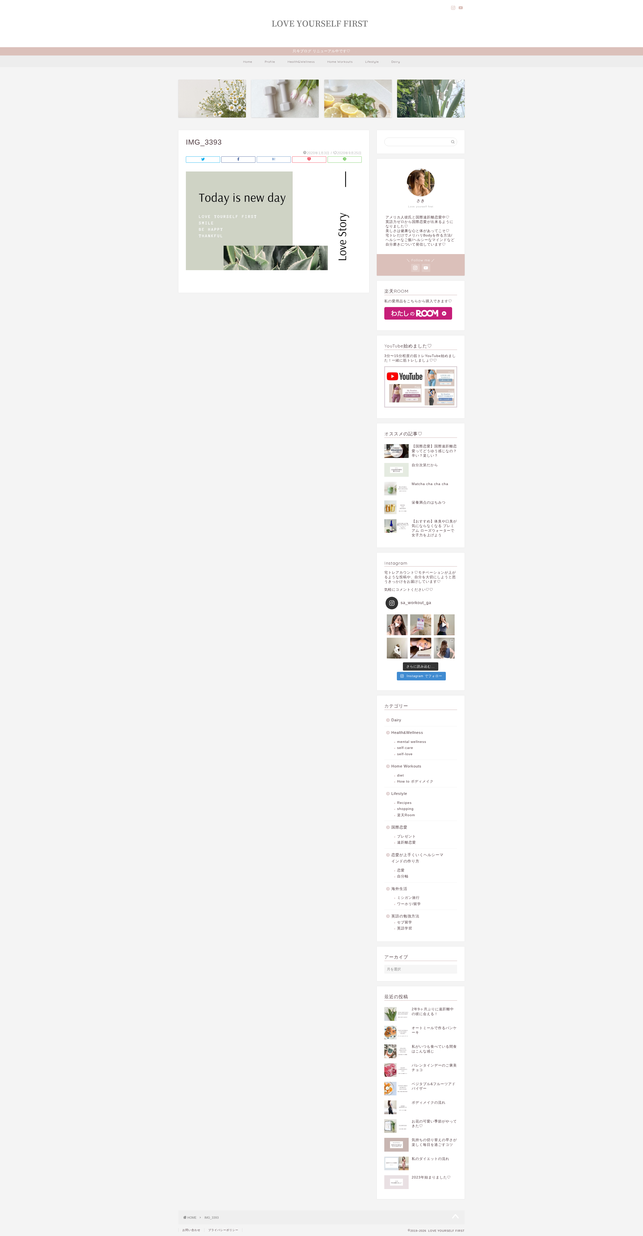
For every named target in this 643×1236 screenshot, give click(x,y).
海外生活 (399, 889)
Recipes (404, 803)
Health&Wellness (301, 62)
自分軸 (402, 876)
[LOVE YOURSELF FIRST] (321, 40)
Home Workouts (340, 62)
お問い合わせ (191, 1229)
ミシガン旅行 (408, 898)
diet (400, 775)
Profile (270, 62)
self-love (405, 754)
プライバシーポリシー (223, 1229)
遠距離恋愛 (406, 842)
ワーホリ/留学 (409, 904)
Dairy (395, 62)
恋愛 (401, 870)
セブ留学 (404, 922)
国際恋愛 (399, 827)
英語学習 (404, 928)
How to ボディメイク (415, 781)
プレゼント (406, 836)
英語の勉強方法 (405, 916)
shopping (405, 809)
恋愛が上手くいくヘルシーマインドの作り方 (417, 858)
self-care (405, 748)
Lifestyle (372, 62)
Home (247, 62)
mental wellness (411, 742)
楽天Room (406, 815)
